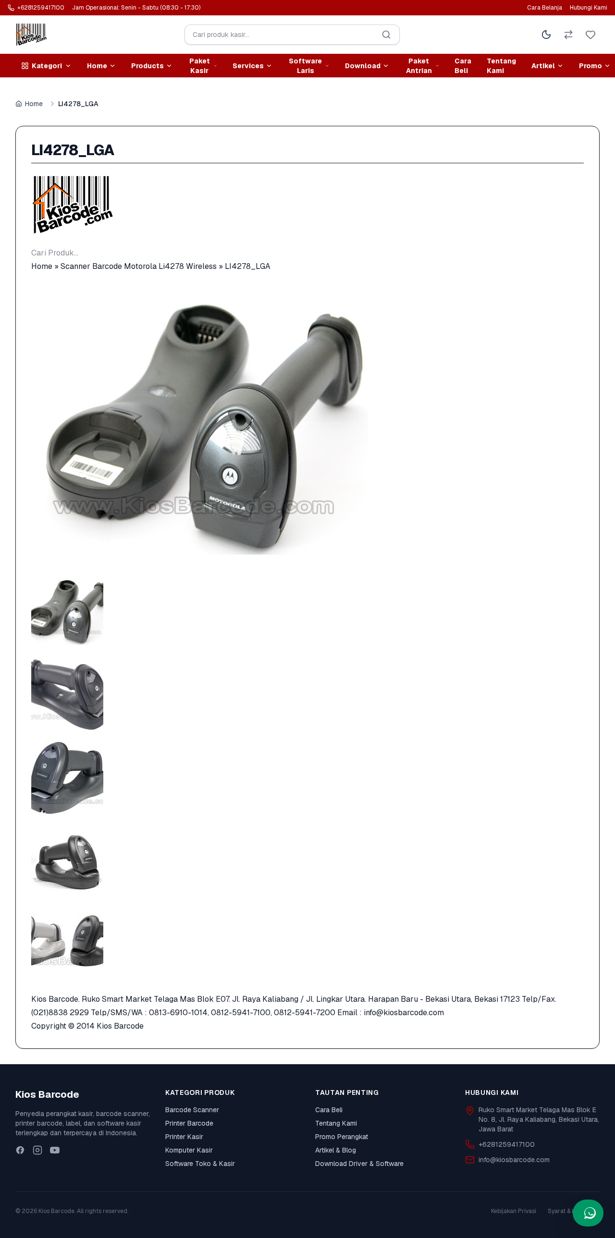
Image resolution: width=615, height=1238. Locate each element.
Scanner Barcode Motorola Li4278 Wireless (139, 266)
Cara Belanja (544, 8)
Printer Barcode (189, 1123)
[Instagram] (37, 1150)
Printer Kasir (184, 1136)
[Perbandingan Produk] (568, 34)
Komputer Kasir (189, 1150)
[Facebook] (20, 1150)
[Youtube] (55, 1150)
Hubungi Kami (588, 8)
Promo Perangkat (341, 1136)
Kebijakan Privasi (513, 1211)
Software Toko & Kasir (200, 1163)
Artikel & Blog (335, 1150)
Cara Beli (463, 66)
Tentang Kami (501, 66)
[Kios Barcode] (307, 205)
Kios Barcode (120, 1026)
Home (34, 103)
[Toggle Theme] (546, 34)
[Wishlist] (590, 34)
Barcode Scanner (192, 1109)
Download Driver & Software (359, 1163)
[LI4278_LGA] (307, 424)
